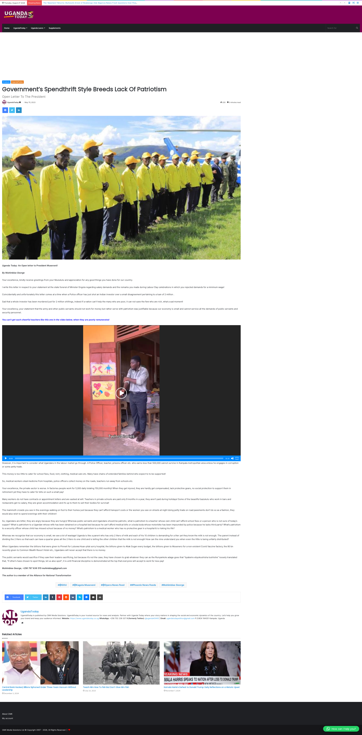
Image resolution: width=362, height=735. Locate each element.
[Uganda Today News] (19, 14)
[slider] (119, 458)
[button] (121, 393)
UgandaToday (19, 28)
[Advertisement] (181, 56)
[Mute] (232, 458)
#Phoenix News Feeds (144, 585)
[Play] (5, 458)
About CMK (7, 714)
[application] (121, 393)
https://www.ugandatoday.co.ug (84, 618)
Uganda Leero (37, 28)
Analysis (6, 82)
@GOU (63, 585)
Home (6, 28)
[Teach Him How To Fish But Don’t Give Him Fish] (121, 663)
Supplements (55, 28)
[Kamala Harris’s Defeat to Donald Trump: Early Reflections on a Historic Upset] (202, 663)
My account (7, 718)
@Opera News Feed (113, 585)
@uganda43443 (152, 618)
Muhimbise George (173, 585)
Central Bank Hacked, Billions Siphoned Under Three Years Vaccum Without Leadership (39, 688)
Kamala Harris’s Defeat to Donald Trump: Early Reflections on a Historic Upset (202, 687)
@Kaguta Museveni (84, 585)
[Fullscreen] (237, 458)
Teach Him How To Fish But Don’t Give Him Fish (106, 687)
